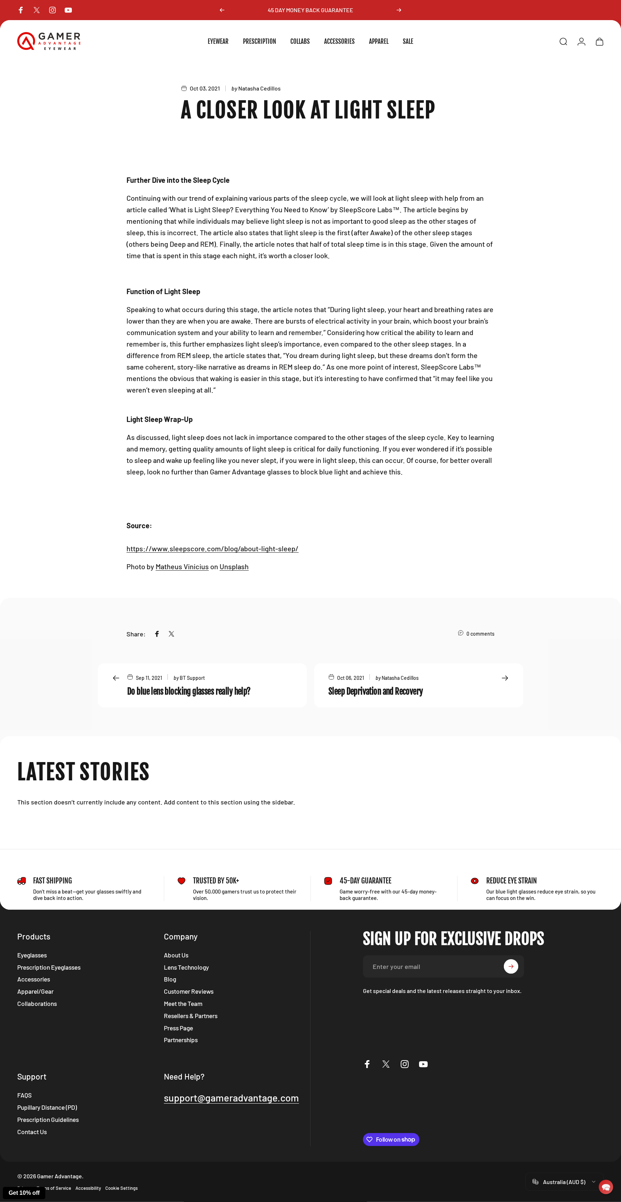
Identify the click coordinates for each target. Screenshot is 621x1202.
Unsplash (234, 566)
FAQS (24, 1095)
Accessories (33, 979)
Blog (170, 979)
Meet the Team (183, 1003)
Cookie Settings (121, 1188)
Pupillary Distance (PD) (47, 1107)
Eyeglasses (32, 955)
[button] (606, 1187)
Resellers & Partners (190, 1015)
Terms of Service (54, 1188)
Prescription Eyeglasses (48, 967)
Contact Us (32, 1131)
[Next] (399, 10)
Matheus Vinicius (182, 566)
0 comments (480, 634)
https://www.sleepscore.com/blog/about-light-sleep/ (212, 548)
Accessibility (88, 1188)
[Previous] (222, 10)
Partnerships (181, 1039)
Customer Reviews (188, 991)
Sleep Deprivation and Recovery (375, 691)
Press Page (178, 1027)
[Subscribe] (511, 966)
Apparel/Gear (35, 991)
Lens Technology (186, 967)
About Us (176, 955)
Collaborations (37, 1003)
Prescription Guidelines (48, 1119)
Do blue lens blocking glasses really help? (188, 691)
